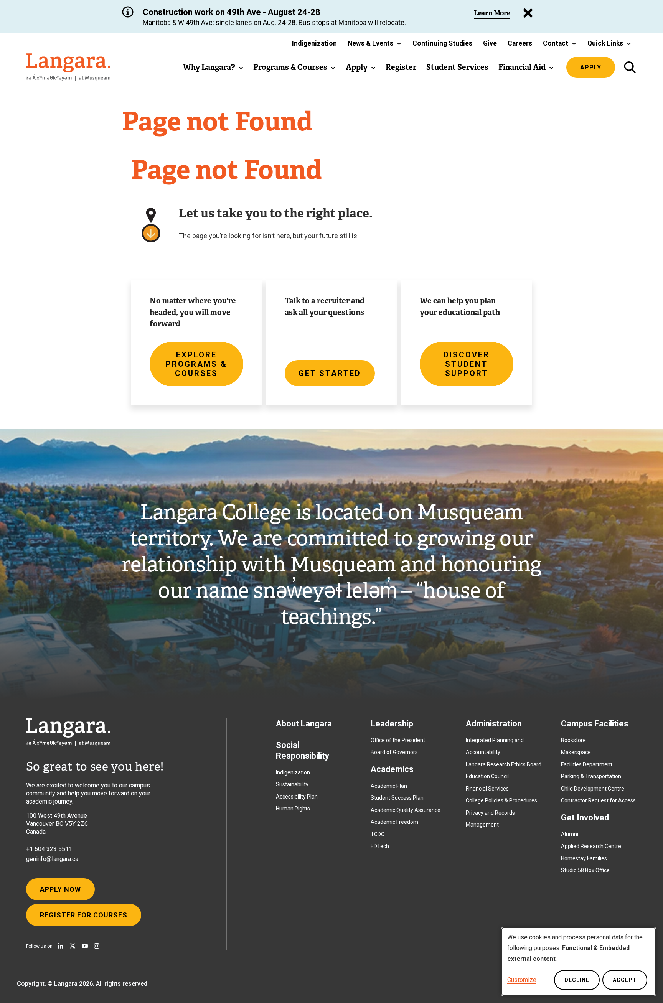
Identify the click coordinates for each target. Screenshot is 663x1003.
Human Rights (293, 808)
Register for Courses (83, 915)
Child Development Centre (592, 789)
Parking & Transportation (591, 776)
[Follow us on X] (72, 945)
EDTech (380, 846)
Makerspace (576, 752)
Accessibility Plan (297, 797)
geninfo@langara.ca (52, 859)
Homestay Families (584, 858)
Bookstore (573, 740)
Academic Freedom (394, 822)
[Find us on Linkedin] (60, 945)
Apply (590, 67)
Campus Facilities (594, 723)
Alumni (569, 834)
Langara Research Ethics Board (503, 764)
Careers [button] (520, 43)
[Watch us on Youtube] (84, 945)
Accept (625, 980)
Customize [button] (521, 979)
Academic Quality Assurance (405, 810)
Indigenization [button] (314, 43)
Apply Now (60, 889)
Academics (392, 769)
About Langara (304, 723)
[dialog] (578, 961)
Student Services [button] (457, 67)
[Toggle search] (630, 67)
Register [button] (401, 67)
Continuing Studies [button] (442, 43)
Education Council (487, 776)
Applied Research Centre (591, 846)
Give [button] (490, 43)
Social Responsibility (302, 750)
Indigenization (293, 772)
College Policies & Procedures (501, 800)
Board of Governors (394, 752)
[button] (374, 43)
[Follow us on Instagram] (96, 945)
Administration (494, 723)
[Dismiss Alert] (528, 13)
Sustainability (292, 784)
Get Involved (585, 817)
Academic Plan (389, 786)
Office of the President (398, 740)
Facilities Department (586, 764)
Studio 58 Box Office (585, 870)
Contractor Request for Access (598, 800)
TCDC (377, 834)
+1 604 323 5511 (49, 849)
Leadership (392, 723)
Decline (576, 980)
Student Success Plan (397, 798)
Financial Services (487, 789)
